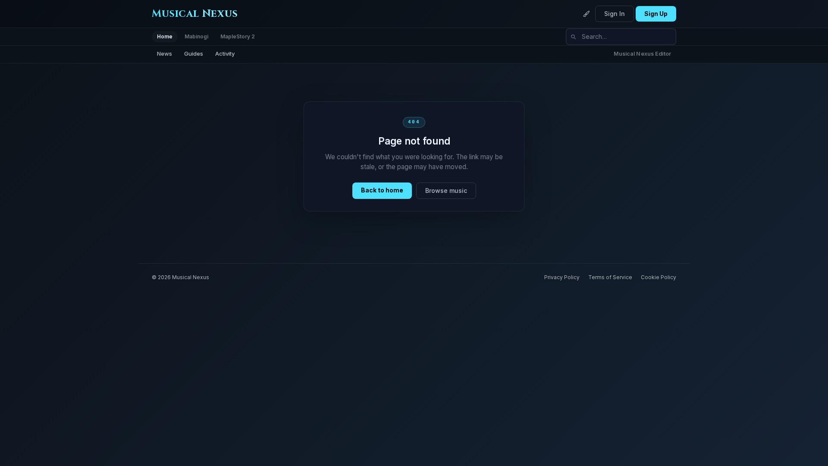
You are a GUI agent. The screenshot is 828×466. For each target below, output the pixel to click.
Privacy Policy (562, 277)
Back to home (382, 190)
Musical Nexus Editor (642, 53)
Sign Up (656, 13)
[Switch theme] (586, 14)
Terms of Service (610, 277)
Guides (193, 53)
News (164, 53)
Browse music (446, 190)
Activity (225, 53)
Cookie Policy (658, 277)
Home (164, 36)
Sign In (614, 13)
